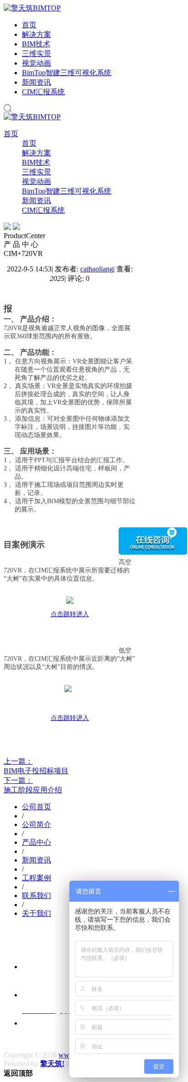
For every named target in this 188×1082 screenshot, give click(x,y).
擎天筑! (52, 1063)
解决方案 (36, 34)
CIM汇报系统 (43, 92)
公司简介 (36, 824)
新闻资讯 (36, 82)
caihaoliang (96, 269)
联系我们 (36, 895)
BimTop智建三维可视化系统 (66, 73)
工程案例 (36, 878)
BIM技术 (36, 44)
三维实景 (36, 53)
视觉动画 (36, 63)
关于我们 (36, 913)
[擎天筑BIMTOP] (32, 8)
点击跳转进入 (70, 614)
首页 (29, 25)
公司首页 (36, 807)
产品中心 (36, 842)
